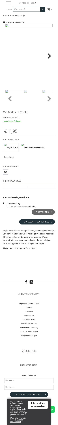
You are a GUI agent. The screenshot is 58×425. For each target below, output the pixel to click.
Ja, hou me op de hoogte (28, 394)
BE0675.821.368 (29, 319)
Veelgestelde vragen (29, 335)
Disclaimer (29, 311)
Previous (10, 99)
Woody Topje (18, 15)
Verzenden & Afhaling (29, 327)
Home (6, 15)
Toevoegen (42, 212)
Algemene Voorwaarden (29, 303)
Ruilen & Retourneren (29, 331)
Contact (29, 307)
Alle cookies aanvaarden (38, 404)
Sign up (34, 3)
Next (48, 56)
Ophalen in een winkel (36, 222)
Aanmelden (24, 3)
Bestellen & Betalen (29, 323)
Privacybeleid (29, 315)
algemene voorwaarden (16, 420)
